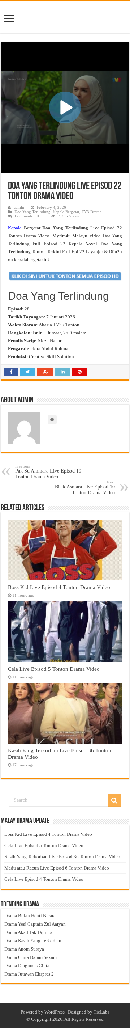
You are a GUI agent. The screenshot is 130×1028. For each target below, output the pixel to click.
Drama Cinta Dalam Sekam (30, 957)
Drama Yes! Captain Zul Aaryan (35, 924)
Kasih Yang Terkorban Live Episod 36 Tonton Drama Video (62, 856)
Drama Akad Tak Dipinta (28, 932)
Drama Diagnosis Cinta (26, 965)
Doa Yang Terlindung (32, 212)
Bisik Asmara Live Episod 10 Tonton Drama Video (85, 487)
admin (19, 207)
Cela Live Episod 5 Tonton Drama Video (54, 669)
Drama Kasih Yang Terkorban (32, 940)
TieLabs (101, 1012)
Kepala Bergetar (66, 212)
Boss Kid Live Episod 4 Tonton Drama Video (59, 587)
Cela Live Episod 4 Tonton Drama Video (43, 879)
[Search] (114, 800)
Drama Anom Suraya (24, 949)
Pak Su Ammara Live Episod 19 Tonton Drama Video (48, 471)
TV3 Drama (91, 212)
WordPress (54, 1012)
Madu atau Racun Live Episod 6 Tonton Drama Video (56, 868)
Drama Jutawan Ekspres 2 (29, 974)
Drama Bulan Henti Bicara (30, 915)
